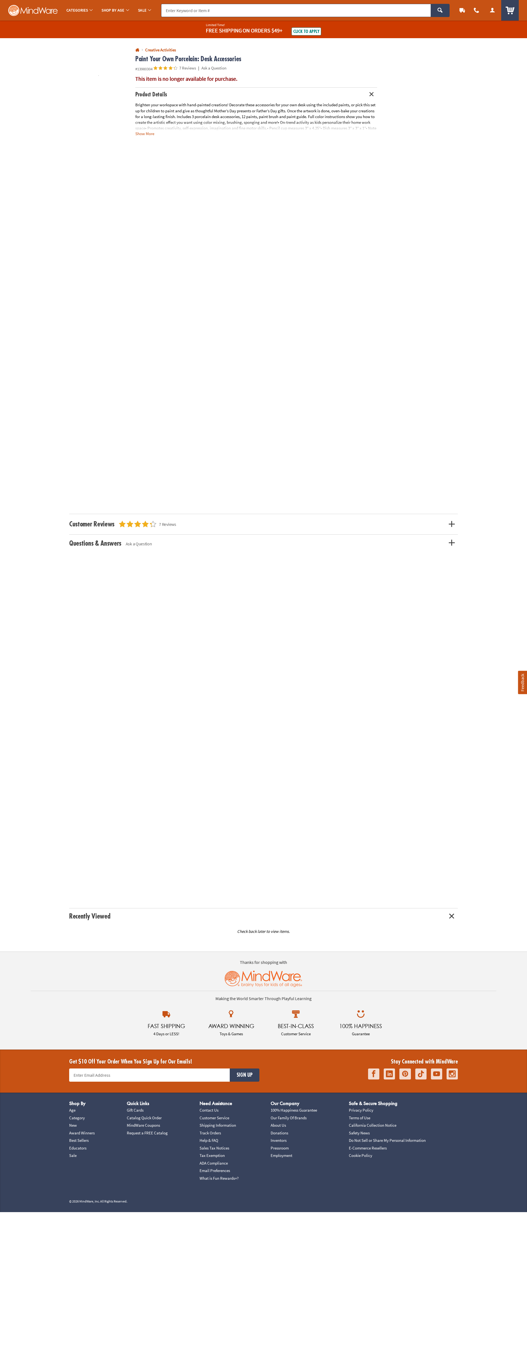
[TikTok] (421, 1074)
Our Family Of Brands (289, 1117)
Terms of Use (359, 1117)
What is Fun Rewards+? (219, 1178)
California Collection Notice (372, 1125)
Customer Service (214, 1117)
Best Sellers (79, 1140)
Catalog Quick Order (144, 1117)
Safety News (359, 1132)
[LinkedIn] (389, 1074)
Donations (279, 1132)
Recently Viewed (89, 916)
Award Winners (82, 1132)
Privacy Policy (361, 1110)
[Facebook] (373, 1074)
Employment (281, 1155)
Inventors (279, 1140)
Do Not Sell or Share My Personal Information (387, 1140)
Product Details (151, 94)
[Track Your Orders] (462, 10)
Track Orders (210, 1132)
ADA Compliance (214, 1163)
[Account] (492, 10)
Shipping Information (218, 1125)
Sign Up (245, 1075)
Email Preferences (215, 1170)
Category (77, 1117)
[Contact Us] (476, 10)
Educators (77, 1148)
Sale (73, 1155)
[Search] (440, 10)
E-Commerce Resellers (368, 1148)
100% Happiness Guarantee (294, 1110)
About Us (278, 1125)
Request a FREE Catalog (147, 1132)
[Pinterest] (405, 1074)
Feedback (522, 682)
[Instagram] (452, 1074)
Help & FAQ (209, 1140)
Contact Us (209, 1110)
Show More (144, 133)
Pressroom (280, 1148)
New (73, 1125)
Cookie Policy (360, 1155)
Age (72, 1110)
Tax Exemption (212, 1155)
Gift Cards (135, 1110)
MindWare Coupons (143, 1125)
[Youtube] (436, 1074)
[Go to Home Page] (137, 50)
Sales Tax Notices (214, 1148)
